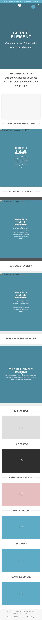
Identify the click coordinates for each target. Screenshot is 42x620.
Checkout (17, 2)
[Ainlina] (20, 5)
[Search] (3, 5)
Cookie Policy (28, 612)
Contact (35, 2)
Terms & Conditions (21, 613)
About (9, 612)
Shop (11, 2)
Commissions (27, 2)
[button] (33, 7)
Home (6, 2)
